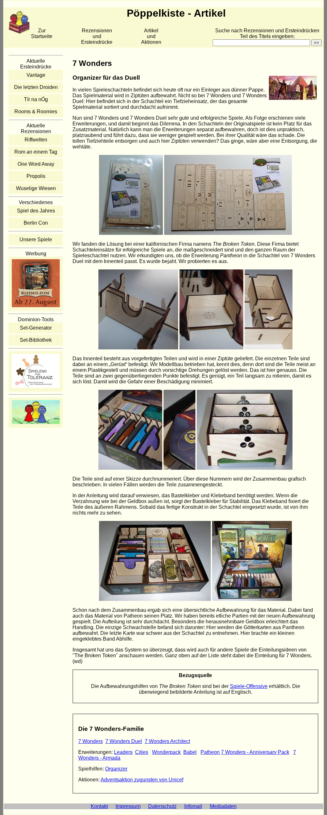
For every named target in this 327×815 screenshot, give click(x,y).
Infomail (193, 806)
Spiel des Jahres (36, 210)
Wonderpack (166, 752)
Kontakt (99, 806)
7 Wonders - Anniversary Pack (255, 752)
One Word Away (36, 164)
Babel (190, 752)
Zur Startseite (41, 33)
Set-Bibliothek (36, 340)
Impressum (128, 806)
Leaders (123, 752)
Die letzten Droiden (36, 87)
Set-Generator (36, 328)
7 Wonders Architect (167, 741)
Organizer (116, 768)
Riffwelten (36, 139)
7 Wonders (90, 741)
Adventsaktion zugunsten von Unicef (142, 779)
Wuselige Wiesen (36, 188)
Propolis (36, 176)
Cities (141, 752)
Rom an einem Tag (35, 152)
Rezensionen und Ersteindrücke (96, 36)
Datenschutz (162, 806)
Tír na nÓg (36, 99)
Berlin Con (36, 223)
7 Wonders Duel (123, 741)
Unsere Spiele (35, 239)
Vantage (36, 75)
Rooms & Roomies (35, 111)
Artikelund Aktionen (151, 36)
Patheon (210, 752)
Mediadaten (223, 806)
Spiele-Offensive (249, 686)
